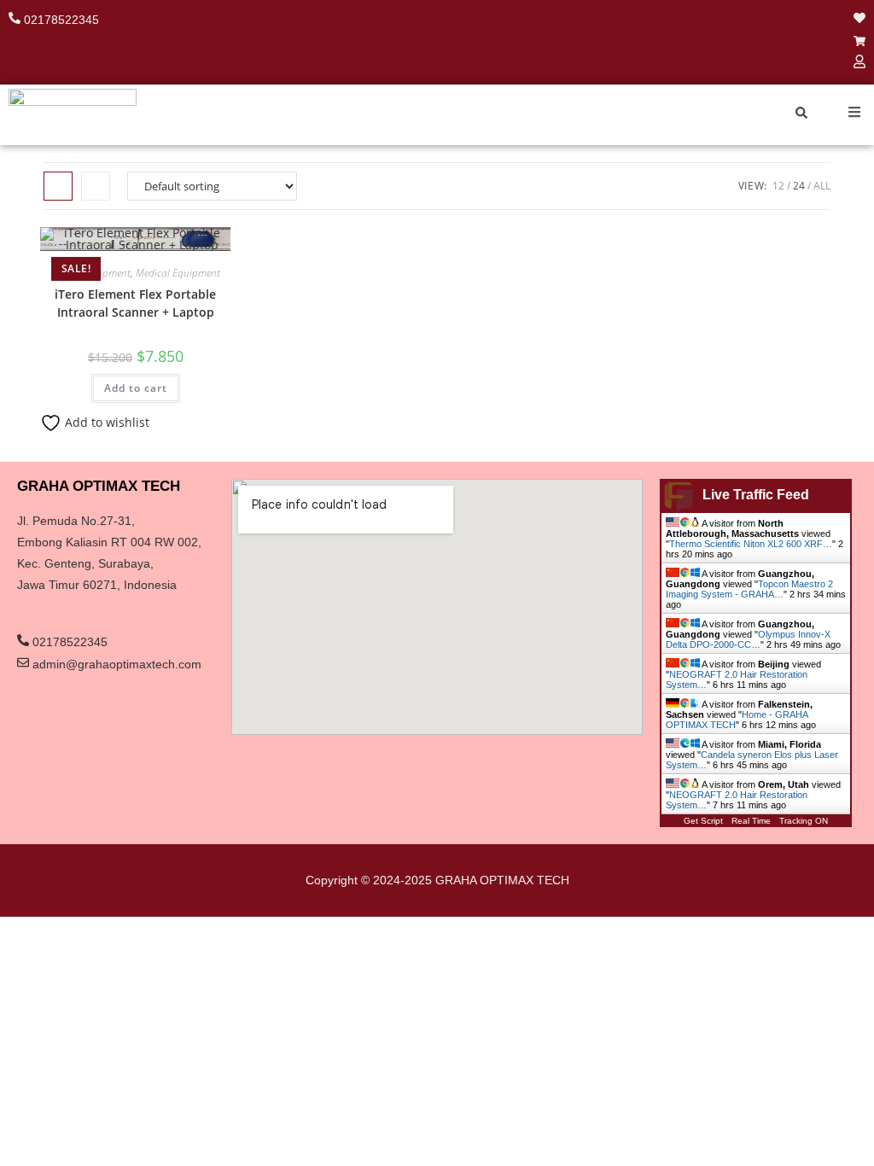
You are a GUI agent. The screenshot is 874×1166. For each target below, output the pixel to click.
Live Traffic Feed (755, 494)
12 (778, 185)
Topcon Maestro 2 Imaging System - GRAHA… (749, 589)
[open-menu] (854, 113)
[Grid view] (58, 186)
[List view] (95, 186)
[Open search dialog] (801, 114)
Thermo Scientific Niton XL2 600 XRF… (750, 544)
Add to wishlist (105, 422)
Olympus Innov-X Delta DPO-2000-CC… (748, 639)
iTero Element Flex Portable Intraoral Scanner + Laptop (135, 303)
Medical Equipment (178, 272)
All (821, 185)
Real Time (751, 820)
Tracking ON (803, 820)
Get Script (703, 820)
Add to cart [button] (135, 388)
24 (799, 185)
